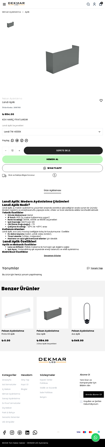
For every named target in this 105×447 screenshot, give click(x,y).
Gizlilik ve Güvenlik (48, 387)
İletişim (43, 397)
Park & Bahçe (8, 412)
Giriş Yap (25, 379)
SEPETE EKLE (63, 150)
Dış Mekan (7, 407)
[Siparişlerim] (94, 4)
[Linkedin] (27, 432)
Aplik (27, 11)
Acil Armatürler (9, 384)
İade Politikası (46, 392)
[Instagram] (12, 432)
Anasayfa (6, 379)
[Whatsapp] (35, 432)
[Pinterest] (20, 432)
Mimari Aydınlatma (11, 11)
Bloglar (24, 389)
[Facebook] (4, 432)
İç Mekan (6, 389)
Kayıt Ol (24, 384)
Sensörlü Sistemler (11, 417)
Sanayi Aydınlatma (11, 398)
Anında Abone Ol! (93, 394)
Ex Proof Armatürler (11, 403)
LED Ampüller (8, 421)
